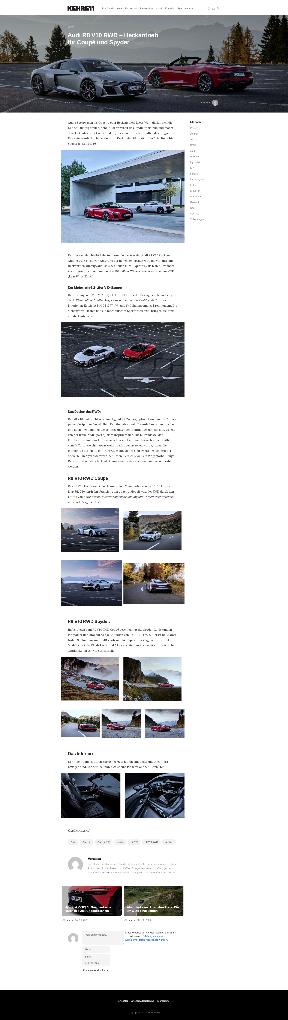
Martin (70, 920)
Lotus (193, 185)
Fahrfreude (108, 8)
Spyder (168, 841)
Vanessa (205, 102)
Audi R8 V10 (104, 841)
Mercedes (195, 196)
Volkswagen (197, 219)
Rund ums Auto (186, 8)
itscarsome (108, 872)
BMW (193, 145)
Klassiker (170, 8)
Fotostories (131, 8)
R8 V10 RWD (151, 841)
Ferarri (194, 173)
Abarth (194, 133)
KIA (192, 167)
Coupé (120, 841)
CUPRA (194, 213)
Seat (192, 207)
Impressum (163, 1000)
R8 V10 (134, 841)
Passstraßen (146, 8)
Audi (73, 841)
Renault (194, 156)
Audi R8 (86, 841)
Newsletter (122, 1000)
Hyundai (195, 162)
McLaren (195, 190)
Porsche (195, 127)
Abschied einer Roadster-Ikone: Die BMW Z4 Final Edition (153, 909)
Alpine (193, 139)
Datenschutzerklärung (142, 1000)
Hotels (159, 8)
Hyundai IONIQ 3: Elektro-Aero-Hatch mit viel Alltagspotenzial (88, 909)
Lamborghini (197, 179)
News (120, 8)
